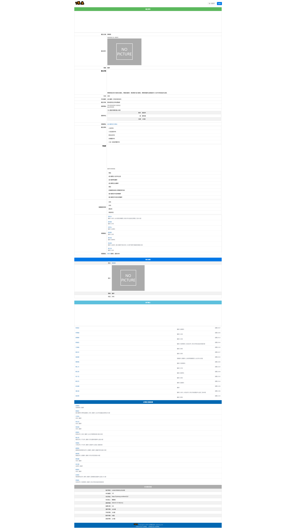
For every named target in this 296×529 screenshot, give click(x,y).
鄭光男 (77, 371)
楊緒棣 (114, 263)
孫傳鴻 (77, 405)
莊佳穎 (77, 386)
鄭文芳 (77, 381)
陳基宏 (77, 411)
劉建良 (77, 469)
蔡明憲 (110, 222)
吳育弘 (110, 227)
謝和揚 (77, 453)
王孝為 (77, 416)
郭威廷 (77, 342)
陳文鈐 (77, 352)
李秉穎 (77, 332)
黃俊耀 (77, 459)
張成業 (110, 243)
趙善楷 (77, 448)
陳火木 (77, 366)
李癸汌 (110, 216)
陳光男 (77, 437)
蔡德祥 (77, 432)
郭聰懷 (77, 337)
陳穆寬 (77, 362)
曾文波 (110, 248)
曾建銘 (77, 443)
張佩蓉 (77, 357)
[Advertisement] (120, 22)
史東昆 (77, 475)
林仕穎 (77, 464)
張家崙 (77, 427)
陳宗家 (109, 253)
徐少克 (77, 376)
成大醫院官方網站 (112, 124)
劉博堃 (110, 232)
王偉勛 (77, 347)
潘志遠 (77, 391)
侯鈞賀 (77, 396)
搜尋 (219, 3)
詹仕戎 (77, 421)
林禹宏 (77, 328)
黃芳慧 (110, 238)
